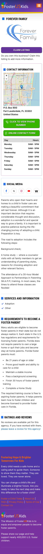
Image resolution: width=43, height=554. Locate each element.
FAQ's (4, 502)
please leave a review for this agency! (21, 429)
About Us (29, 498)
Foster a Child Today (11, 498)
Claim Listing (21, 50)
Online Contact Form (21, 133)
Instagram (21, 191)
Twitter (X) (14, 191)
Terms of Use (32, 502)
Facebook (6, 191)
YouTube (29, 191)
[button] (21, 87)
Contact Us (7, 505)
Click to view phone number (22, 123)
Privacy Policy (16, 502)
